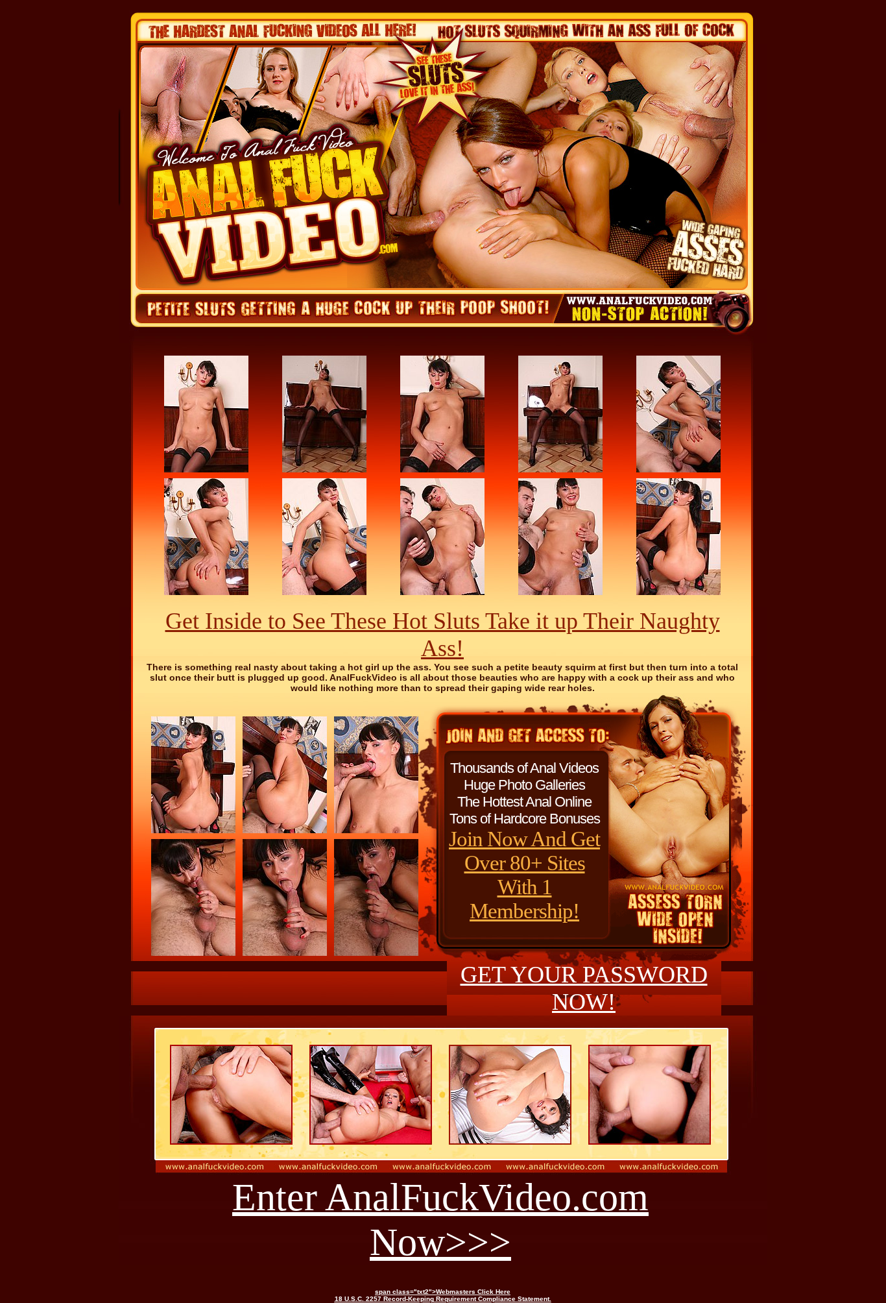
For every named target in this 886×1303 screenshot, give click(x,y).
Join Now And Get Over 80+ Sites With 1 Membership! (524, 875)
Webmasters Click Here (473, 1291)
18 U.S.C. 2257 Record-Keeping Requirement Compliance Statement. (443, 1298)
